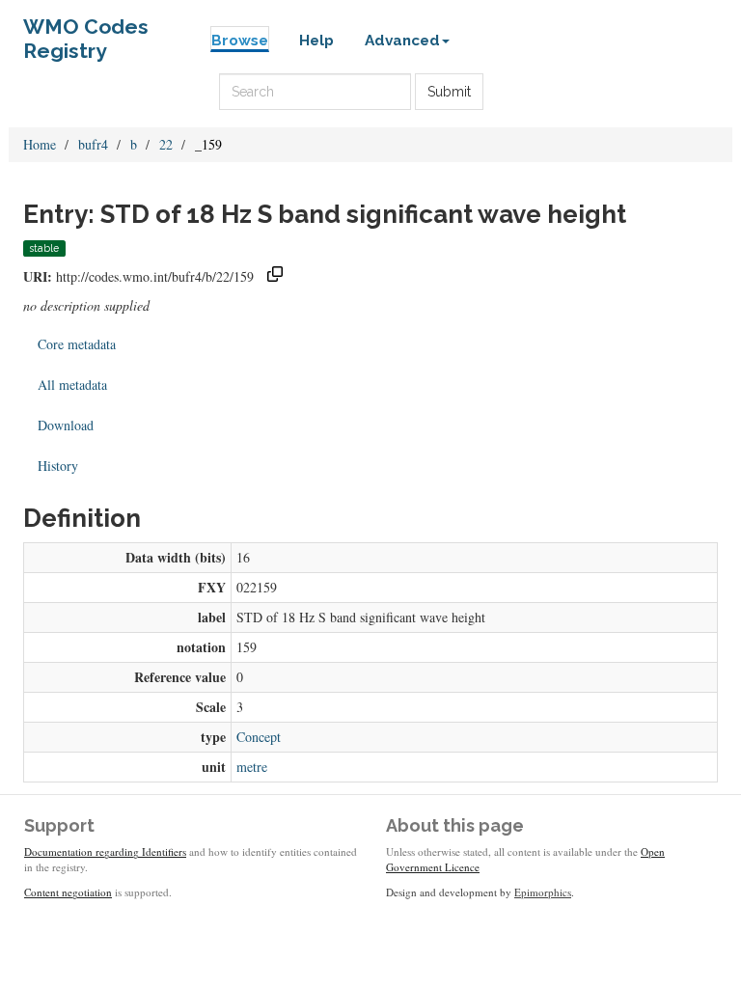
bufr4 (93, 144)
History (58, 465)
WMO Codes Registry (86, 31)
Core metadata (77, 344)
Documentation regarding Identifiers (105, 851)
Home (39, 144)
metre (251, 766)
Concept (258, 736)
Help (316, 40)
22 (166, 144)
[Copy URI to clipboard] (275, 276)
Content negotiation (68, 892)
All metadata (72, 384)
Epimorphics (542, 892)
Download (66, 425)
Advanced (402, 40)
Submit (449, 91)
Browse (239, 40)
